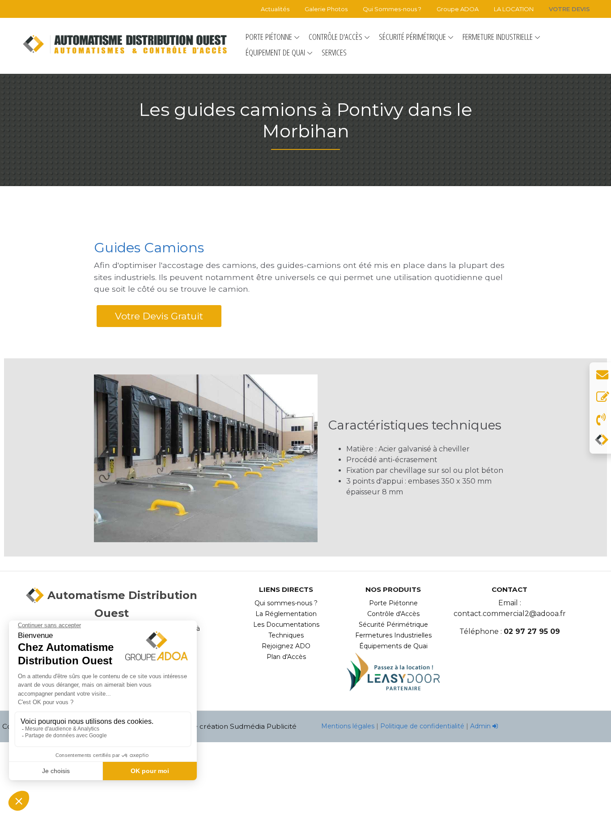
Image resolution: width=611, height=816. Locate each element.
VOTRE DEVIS (569, 9)
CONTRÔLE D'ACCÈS (335, 36)
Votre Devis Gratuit (159, 316)
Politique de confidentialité (422, 726)
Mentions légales (348, 726)
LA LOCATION (514, 9)
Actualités (275, 9)
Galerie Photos (326, 9)
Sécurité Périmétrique (393, 624)
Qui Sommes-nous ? (392, 9)
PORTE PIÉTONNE (269, 36)
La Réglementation (286, 614)
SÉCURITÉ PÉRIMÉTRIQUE (412, 36)
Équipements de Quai (393, 646)
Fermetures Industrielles (393, 635)
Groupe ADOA (458, 9)
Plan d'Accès (286, 657)
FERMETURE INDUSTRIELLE (497, 36)
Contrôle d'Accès (393, 614)
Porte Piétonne (393, 603)
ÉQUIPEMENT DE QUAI (275, 52)
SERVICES (334, 52)
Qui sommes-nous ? (286, 603)
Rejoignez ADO (286, 646)
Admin (481, 726)
